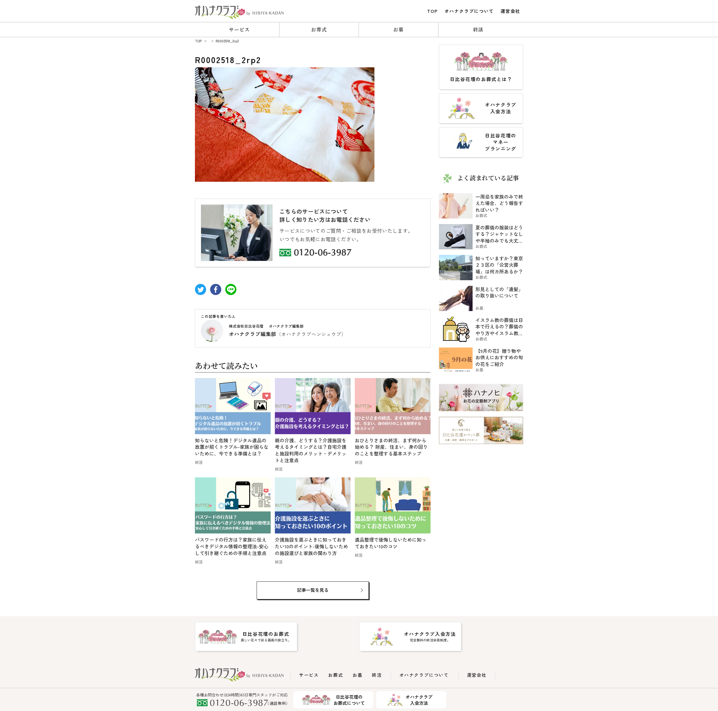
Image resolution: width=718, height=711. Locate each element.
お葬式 (319, 29)
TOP (432, 11)
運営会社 (510, 11)
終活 (478, 29)
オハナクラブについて (469, 11)
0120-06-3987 (323, 253)
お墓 (398, 29)
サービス (239, 29)
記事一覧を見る (312, 589)
